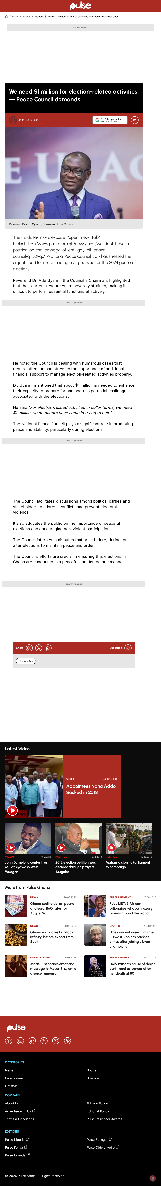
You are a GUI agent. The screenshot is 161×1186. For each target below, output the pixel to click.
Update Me (26, 661)
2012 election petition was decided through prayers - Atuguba (76, 867)
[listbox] (80, 849)
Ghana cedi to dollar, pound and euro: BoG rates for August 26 (52, 908)
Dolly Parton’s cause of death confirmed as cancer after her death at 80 (132, 969)
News (15, 16)
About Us (12, 1103)
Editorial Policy (98, 1111)
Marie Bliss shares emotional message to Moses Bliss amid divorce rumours (53, 969)
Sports (115, 925)
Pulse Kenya (14, 1147)
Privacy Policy (97, 1103)
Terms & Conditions (19, 1119)
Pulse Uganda (15, 1155)
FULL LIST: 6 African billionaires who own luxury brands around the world (131, 908)
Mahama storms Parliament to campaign (128, 864)
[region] (80, 849)
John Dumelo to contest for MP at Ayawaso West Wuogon (26, 867)
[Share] (135, 120)
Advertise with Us (18, 1111)
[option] (28, 850)
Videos (71, 779)
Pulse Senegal (97, 1140)
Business (93, 1078)
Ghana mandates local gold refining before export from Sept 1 (52, 937)
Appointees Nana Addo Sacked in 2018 (91, 789)
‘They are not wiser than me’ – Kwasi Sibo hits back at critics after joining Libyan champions (132, 939)
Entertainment (41, 957)
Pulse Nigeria (15, 1140)
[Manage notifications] (153, 1178)
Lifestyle (11, 1086)
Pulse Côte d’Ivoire (101, 1147)
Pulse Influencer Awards (104, 1119)
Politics (26, 16)
